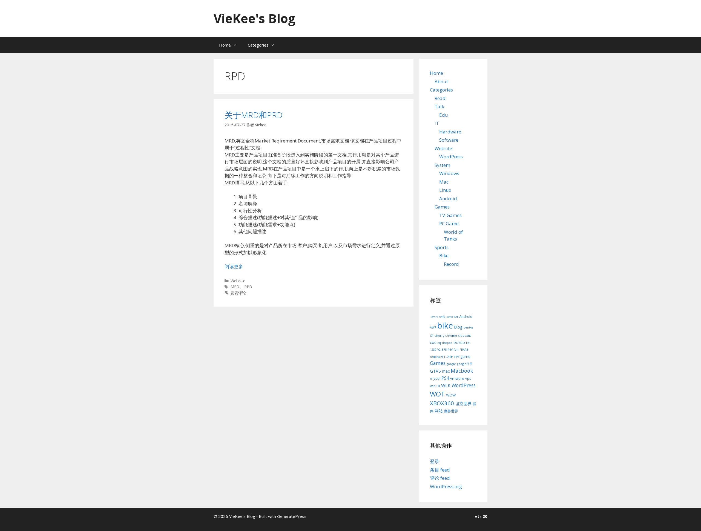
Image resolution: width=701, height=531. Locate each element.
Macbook (462, 370)
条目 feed (440, 470)
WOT (437, 393)
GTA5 (435, 371)
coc (433, 342)
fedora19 (436, 357)
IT (437, 123)
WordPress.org (446, 486)
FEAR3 (463, 350)
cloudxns (464, 336)
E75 (444, 350)
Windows (449, 173)
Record (451, 264)
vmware (457, 378)
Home (225, 45)
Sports (442, 247)
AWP (433, 327)
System (442, 165)
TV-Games (450, 215)
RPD (248, 286)
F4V (450, 350)
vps (468, 378)
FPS (456, 357)
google (451, 364)
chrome (451, 336)
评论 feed (440, 478)
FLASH (448, 357)
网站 (439, 410)
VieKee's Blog (254, 18)
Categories (258, 45)
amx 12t (452, 317)
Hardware (450, 132)
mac (446, 371)
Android (448, 198)
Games (442, 207)
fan (456, 350)
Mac (444, 182)
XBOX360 (442, 403)
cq (439, 343)
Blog (458, 327)
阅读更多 (234, 266)
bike (445, 325)
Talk (439, 106)
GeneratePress (291, 516)
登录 (434, 461)
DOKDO (459, 343)
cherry (439, 336)
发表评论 (238, 292)
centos (468, 327)
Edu (443, 115)
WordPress (451, 156)
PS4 (445, 378)
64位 (442, 317)
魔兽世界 (451, 411)
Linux (445, 190)
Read (440, 98)
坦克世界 (463, 403)
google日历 (464, 364)
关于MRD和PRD (254, 115)
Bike (444, 255)
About (441, 81)
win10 (435, 385)
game (465, 356)
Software (448, 140)
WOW (451, 395)
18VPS (434, 317)
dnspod (447, 343)
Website (238, 280)
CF (431, 336)
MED (235, 286)
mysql (435, 378)
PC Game (449, 223)
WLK (445, 385)
